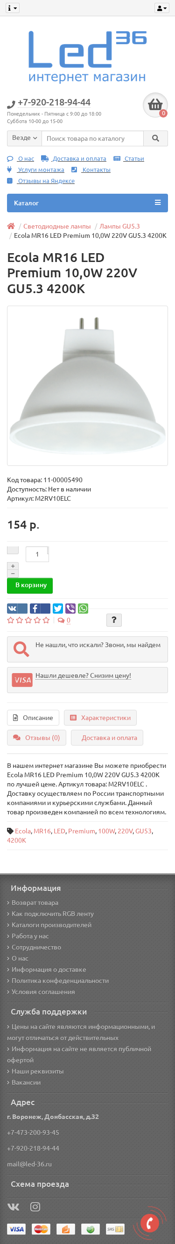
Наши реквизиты (38, 1071)
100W (106, 831)
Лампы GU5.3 (119, 226)
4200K (16, 840)
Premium (81, 831)
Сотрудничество (36, 947)
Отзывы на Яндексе (46, 180)
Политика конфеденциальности (60, 980)
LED (59, 831)
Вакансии (26, 1082)
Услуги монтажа (40, 169)
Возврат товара (35, 902)
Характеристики (106, 717)
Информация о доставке (49, 969)
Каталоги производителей (51, 925)
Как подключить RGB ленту (53, 913)
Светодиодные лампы (57, 226)
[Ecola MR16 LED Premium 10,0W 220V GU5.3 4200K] (87, 386)
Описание (38, 717)
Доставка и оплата (78, 158)
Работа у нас (30, 936)
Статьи (133, 158)
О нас (25, 158)
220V (125, 831)
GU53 (143, 831)
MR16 (42, 831)
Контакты (96, 169)
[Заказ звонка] (149, 1223)
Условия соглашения (43, 991)
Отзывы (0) (42, 737)
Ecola (23, 831)
